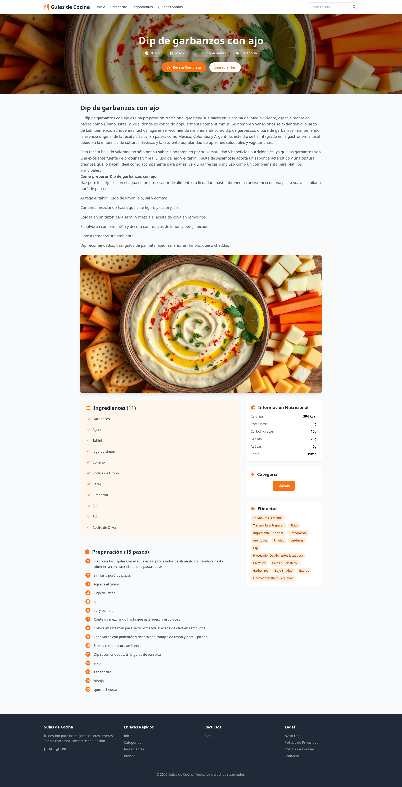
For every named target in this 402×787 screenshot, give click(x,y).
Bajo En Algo (283, 570)
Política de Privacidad (301, 742)
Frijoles (279, 540)
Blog (207, 735)
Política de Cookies (299, 749)
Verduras (297, 540)
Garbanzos (260, 570)
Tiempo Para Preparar (268, 525)
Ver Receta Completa (183, 67)
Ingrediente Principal (268, 533)
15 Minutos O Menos (267, 518)
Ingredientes (143, 7)
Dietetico (259, 563)
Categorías (119, 7)
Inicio (101, 7)
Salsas (284, 485)
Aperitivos (260, 540)
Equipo (304, 570)
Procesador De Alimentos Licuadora (278, 555)
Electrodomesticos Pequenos (273, 578)
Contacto (292, 756)
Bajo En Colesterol (285, 563)
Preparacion (298, 533)
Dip (255, 548)
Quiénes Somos (170, 7)
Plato (294, 525)
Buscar (129, 756)
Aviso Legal (293, 735)
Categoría (249, 53)
